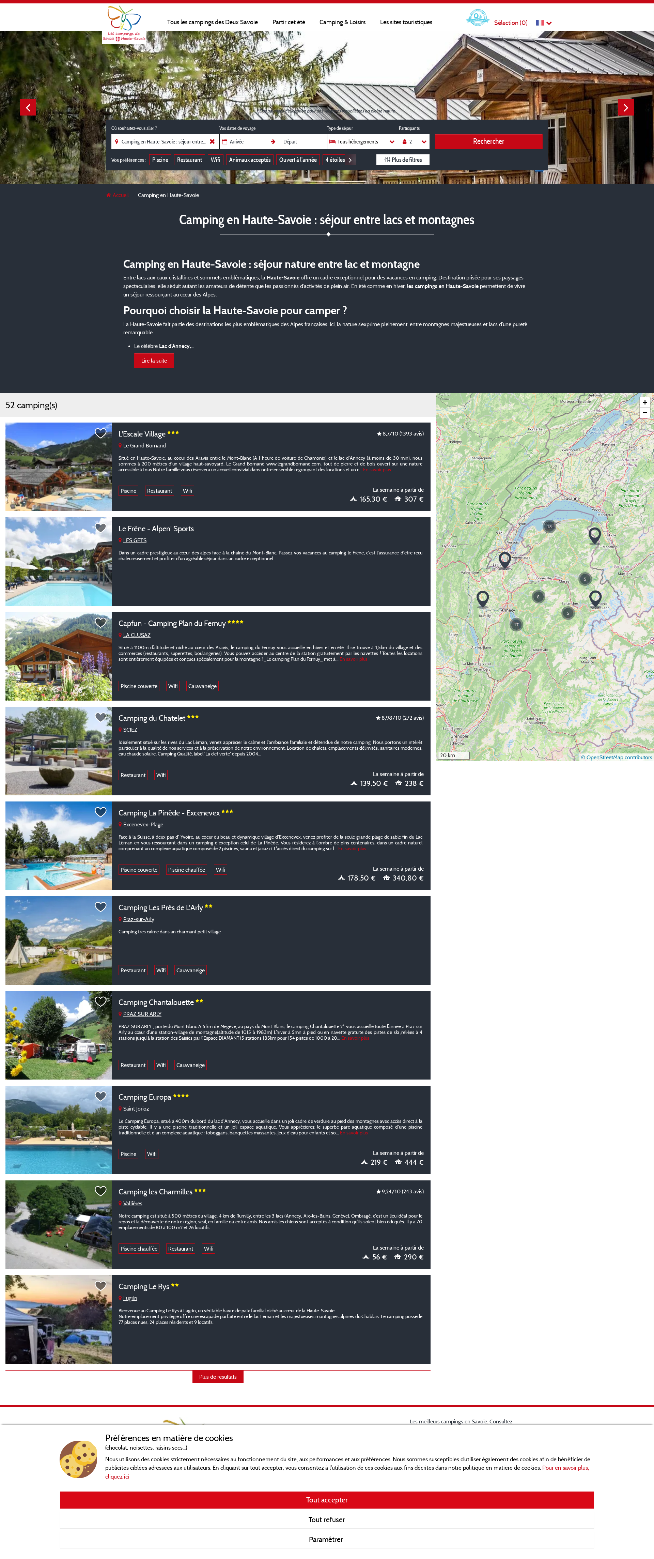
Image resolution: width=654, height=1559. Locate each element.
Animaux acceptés (249, 160)
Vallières (132, 1203)
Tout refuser (327, 1519)
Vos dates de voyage (237, 128)
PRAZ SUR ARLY (142, 1013)
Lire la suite (154, 360)
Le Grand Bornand (144, 445)
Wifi (215, 160)
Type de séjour (340, 128)
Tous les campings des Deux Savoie (212, 22)
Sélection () (511, 23)
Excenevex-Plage (143, 824)
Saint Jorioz (136, 1108)
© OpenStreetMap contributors (616, 757)
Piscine (160, 160)
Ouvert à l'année (298, 160)
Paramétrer (327, 1539)
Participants (409, 128)
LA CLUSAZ (137, 634)
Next (626, 107)
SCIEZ (130, 729)
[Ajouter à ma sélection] (101, 433)
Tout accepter (327, 1499)
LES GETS (134, 540)
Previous (28, 107)
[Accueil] (124, 18)
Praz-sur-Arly (138, 919)
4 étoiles (335, 160)
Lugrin (130, 1298)
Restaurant (189, 160)
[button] (595, 536)
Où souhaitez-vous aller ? (134, 128)
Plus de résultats (218, 1376)
